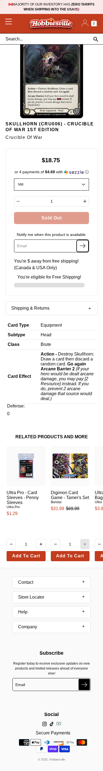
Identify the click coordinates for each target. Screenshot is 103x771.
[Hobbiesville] (51, 23)
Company (27, 626)
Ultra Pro (13, 507)
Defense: (16, 406)
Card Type (18, 325)
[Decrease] (18, 201)
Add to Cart (26, 556)
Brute (46, 344)
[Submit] (84, 684)
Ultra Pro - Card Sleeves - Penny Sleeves (23, 497)
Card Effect (19, 376)
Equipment (51, 325)
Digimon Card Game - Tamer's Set (70, 495)
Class (14, 344)
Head (46, 334)
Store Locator (31, 597)
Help (22, 612)
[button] (51, 172)
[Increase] (85, 201)
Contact (25, 582)
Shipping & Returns (30, 308)
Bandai (56, 502)
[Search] (95, 39)
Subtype (16, 334)
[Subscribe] (82, 246)
